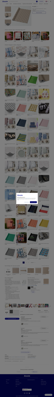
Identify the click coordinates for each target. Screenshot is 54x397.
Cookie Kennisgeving (27, 198)
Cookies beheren (26, 202)
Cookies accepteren (33, 202)
